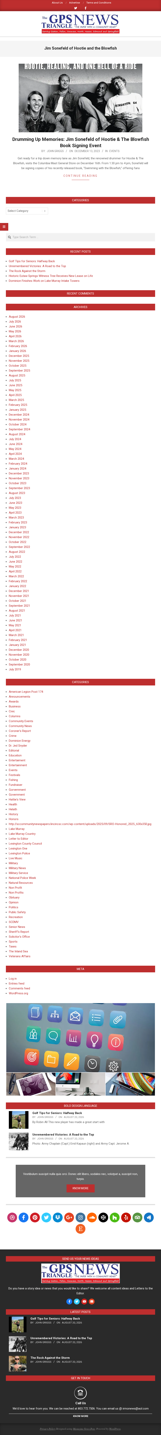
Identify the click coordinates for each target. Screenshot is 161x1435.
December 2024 (19, 414)
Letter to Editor (18, 838)
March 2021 (16, 635)
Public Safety (17, 912)
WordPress (115, 1428)
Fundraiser (15, 785)
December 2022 (19, 532)
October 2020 (17, 659)
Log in (13, 978)
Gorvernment (17, 789)
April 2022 (15, 571)
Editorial (14, 750)
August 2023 (17, 493)
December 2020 (19, 650)
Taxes (12, 946)
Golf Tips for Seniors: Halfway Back (32, 261)
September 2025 (19, 370)
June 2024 (15, 444)
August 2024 (17, 434)
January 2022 (17, 586)
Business (15, 706)
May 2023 (15, 507)
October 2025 (17, 365)
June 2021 (15, 620)
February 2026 (18, 346)
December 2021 (19, 591)
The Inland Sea (18, 951)
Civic (12, 711)
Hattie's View (17, 799)
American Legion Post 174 (26, 691)
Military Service (18, 873)
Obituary (14, 897)
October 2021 (17, 601)
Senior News (17, 927)
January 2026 (17, 351)
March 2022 (16, 576)
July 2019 (15, 669)
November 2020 (19, 654)
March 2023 (16, 517)
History (13, 814)
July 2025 (15, 380)
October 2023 (17, 483)
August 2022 (17, 552)
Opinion (13, 902)
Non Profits (16, 892)
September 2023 (19, 488)
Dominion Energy (19, 740)
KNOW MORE (81, 1188)
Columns (14, 716)
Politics (13, 907)
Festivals (14, 775)
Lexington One (18, 848)
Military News (17, 868)
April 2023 (15, 512)
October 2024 (17, 424)
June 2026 (15, 326)
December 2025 (19, 356)
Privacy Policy (47, 1428)
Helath (13, 809)
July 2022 (15, 556)
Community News (20, 726)
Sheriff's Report (19, 932)
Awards (14, 701)
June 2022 (15, 561)
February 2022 (18, 581)
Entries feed (16, 983)
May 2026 (15, 331)
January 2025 (17, 410)
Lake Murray (17, 829)
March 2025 (16, 400)
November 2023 (19, 478)
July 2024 (15, 439)
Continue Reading (80, 175)
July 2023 (15, 498)
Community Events (21, 721)
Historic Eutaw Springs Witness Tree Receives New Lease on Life (51, 276)
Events (114, 151)
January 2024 (17, 468)
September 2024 (19, 429)
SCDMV (14, 922)
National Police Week (22, 878)
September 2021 (19, 605)
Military (13, 863)
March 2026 (16, 341)
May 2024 (15, 449)
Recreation (16, 917)
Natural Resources (21, 883)
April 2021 (15, 630)
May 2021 (15, 625)
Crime (12, 736)
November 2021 (19, 596)
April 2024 (15, 454)
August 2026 (17, 316)
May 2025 (15, 390)
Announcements (19, 696)
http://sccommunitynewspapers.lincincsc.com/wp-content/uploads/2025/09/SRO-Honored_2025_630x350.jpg (80, 824)
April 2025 (15, 395)
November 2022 (19, 537)
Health (13, 804)
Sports (13, 941)
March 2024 (16, 459)
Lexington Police (19, 853)
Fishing (13, 780)
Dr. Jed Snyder (18, 745)
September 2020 (19, 664)
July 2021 (15, 615)
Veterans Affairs (19, 956)
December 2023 (19, 473)
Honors (13, 819)
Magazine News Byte (84, 1428)
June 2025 (15, 385)
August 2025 (17, 375)
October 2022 (17, 542)
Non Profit (15, 887)
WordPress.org (18, 993)
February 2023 (18, 522)
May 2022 (15, 566)
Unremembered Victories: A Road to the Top (37, 266)
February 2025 (18, 405)
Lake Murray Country (22, 834)
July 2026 (15, 321)
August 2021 (17, 610)
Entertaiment (17, 760)
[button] (80, 1038)
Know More (80, 1416)
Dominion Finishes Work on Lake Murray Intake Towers (44, 281)
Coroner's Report (20, 731)
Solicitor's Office (19, 936)
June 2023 (15, 503)
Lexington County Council (25, 843)
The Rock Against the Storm (27, 271)
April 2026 (15, 336)
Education (15, 755)
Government (17, 794)
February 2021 (18, 640)
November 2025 (19, 361)
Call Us (80, 1403)
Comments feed (19, 988)
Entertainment (18, 765)
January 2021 (17, 645)
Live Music (15, 858)
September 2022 (19, 547)
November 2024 (19, 419)
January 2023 (17, 527)
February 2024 (18, 463)
